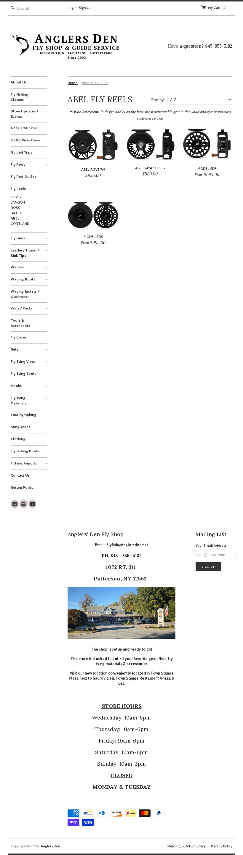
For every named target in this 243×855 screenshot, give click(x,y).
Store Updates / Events (24, 114)
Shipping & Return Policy (186, 846)
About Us (19, 82)
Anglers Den (50, 846)
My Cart (217, 7)
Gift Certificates (24, 128)
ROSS (15, 207)
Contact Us (20, 475)
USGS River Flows (26, 140)
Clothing (18, 439)
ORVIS (16, 197)
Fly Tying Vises (29, 361)
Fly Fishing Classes (19, 97)
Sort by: (158, 99)
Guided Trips (21, 152)
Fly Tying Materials (29, 400)
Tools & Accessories (21, 323)
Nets (29, 349)
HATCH (16, 213)
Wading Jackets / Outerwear (25, 294)
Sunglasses (20, 427)
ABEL (15, 218)
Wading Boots (29, 279)
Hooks (29, 385)
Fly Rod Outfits (23, 176)
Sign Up (85, 7)
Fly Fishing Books (25, 451)
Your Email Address (211, 545)
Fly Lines (29, 238)
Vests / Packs (29, 308)
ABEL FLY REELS (95, 82)
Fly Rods (29, 164)
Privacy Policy (221, 846)
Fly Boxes (19, 337)
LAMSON (18, 202)
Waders (29, 267)
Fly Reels (29, 188)
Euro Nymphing (23, 414)
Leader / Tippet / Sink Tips (29, 253)
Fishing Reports (29, 463)
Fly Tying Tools (23, 373)
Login (72, 7)
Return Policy (22, 487)
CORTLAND (20, 223)
